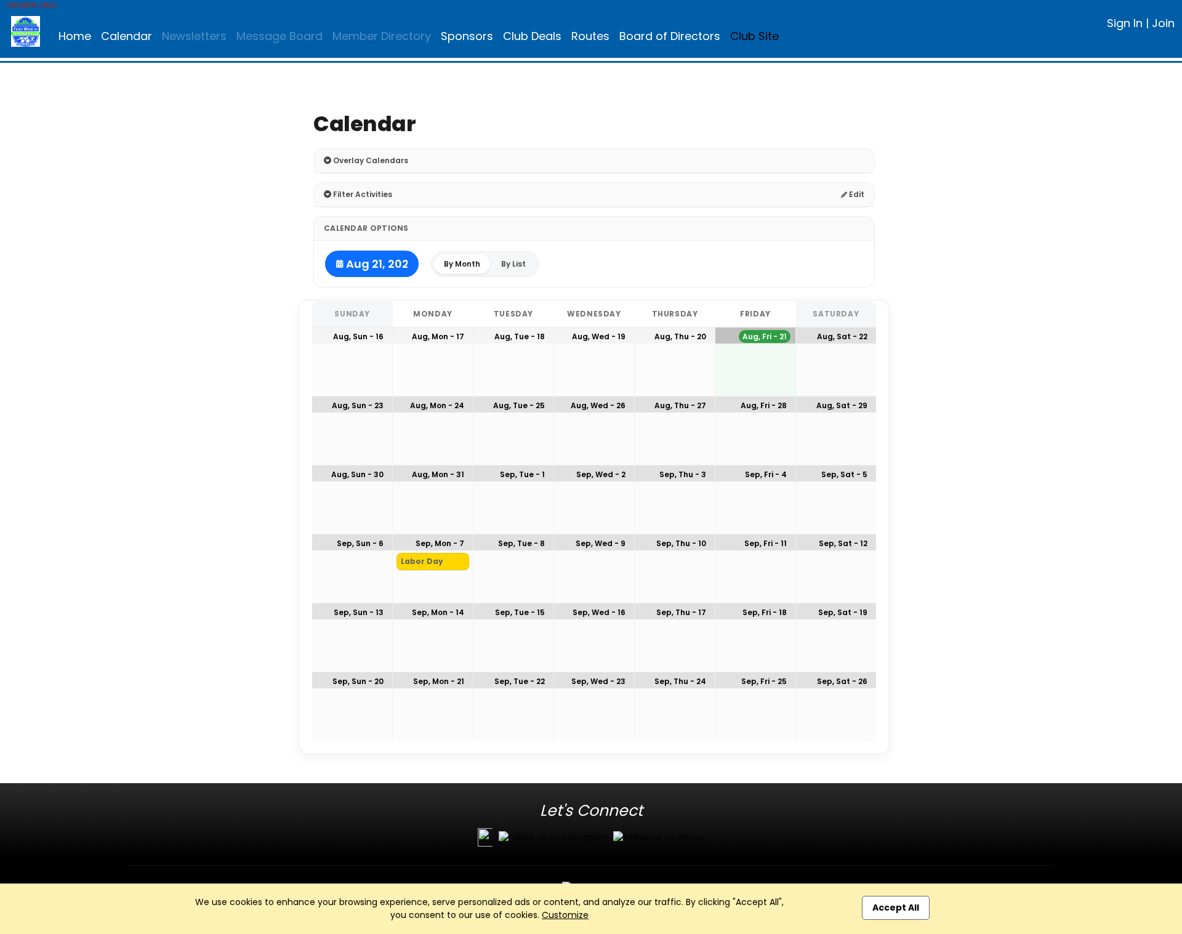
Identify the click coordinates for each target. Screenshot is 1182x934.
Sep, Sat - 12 (843, 543)
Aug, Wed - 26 (598, 405)
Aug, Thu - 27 (680, 405)
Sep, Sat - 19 (842, 612)
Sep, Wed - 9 (600, 543)
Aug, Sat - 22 (842, 336)
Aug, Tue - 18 (519, 336)
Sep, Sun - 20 (358, 681)
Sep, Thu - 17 (681, 612)
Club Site (754, 36)
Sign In (1125, 23)
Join (1163, 23)
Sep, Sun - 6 (360, 543)
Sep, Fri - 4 (766, 474)
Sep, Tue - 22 (519, 681)
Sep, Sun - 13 (359, 612)
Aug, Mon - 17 (438, 336)
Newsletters (194, 36)
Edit (855, 194)
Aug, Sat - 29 (841, 405)
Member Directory (381, 36)
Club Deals (532, 36)
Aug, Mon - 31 (438, 474)
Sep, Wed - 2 (600, 474)
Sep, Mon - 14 (438, 612)
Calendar (126, 36)
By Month (462, 264)
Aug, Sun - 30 (357, 474)
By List (513, 264)
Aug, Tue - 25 (519, 405)
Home (74, 36)
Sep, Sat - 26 (842, 681)
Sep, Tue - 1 (522, 474)
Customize (565, 915)
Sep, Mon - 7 (440, 543)
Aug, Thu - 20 (680, 336)
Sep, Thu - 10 (681, 543)
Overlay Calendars (369, 160)
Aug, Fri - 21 (764, 336)
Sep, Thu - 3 (682, 474)
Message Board (279, 36)
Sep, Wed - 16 (599, 612)
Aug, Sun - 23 (358, 405)
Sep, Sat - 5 (844, 474)
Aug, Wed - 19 (598, 336)
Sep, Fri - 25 (764, 681)
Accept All (895, 907)
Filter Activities (361, 194)
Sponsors (467, 36)
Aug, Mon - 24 (437, 405)
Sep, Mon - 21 (438, 681)
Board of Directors (669, 36)
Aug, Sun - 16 (358, 336)
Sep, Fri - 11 (765, 543)
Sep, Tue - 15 (520, 612)
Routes (590, 36)
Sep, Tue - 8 (521, 543)
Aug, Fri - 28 (764, 405)
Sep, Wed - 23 (598, 681)
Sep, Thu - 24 (680, 681)
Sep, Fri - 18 (764, 612)
